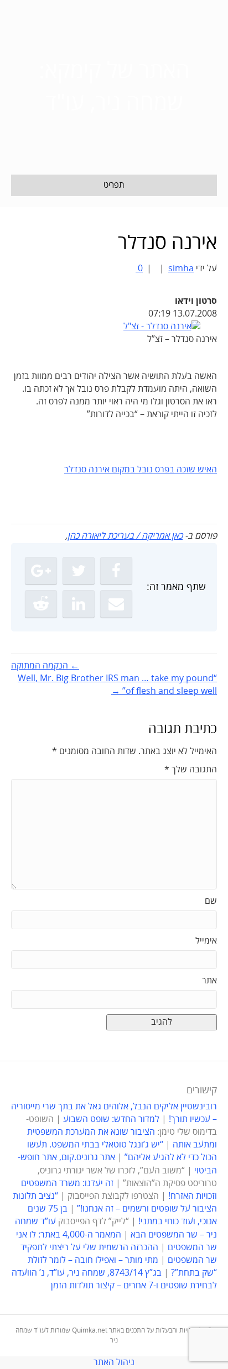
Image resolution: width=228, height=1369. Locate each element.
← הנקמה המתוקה (45, 665)
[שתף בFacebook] (116, 571)
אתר (209, 980)
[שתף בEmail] (116, 604)
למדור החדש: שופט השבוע (111, 1119)
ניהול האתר (114, 1362)
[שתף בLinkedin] (79, 604)
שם (211, 901)
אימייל (206, 940)
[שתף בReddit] (41, 604)
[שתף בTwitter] (79, 571)
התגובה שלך (190, 769)
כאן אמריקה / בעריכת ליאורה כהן (125, 535)
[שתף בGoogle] (41, 571)
